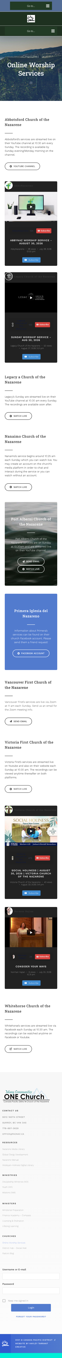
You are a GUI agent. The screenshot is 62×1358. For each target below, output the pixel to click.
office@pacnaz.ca (13, 1134)
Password (8, 1284)
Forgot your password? (31, 1317)
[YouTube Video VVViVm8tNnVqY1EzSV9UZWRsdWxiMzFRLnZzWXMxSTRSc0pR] (31, 297)
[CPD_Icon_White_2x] (5, 1341)
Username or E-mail (14, 1269)
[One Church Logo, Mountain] (26, 1086)
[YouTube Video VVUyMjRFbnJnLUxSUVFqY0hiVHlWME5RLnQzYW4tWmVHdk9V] (31, 831)
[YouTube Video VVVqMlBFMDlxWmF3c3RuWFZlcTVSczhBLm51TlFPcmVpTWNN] (31, 207)
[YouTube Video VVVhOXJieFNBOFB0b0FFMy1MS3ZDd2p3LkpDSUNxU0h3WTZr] (31, 932)
